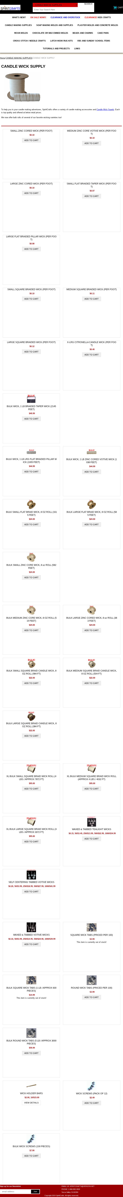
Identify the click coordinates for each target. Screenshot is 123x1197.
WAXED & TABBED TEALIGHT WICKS (91, 829)
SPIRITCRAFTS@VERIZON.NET (82, 1186)
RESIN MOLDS (21, 33)
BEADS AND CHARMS (83, 33)
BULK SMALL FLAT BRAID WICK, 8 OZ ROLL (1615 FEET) (31, 513)
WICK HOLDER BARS (31, 1093)
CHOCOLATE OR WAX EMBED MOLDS (50, 33)
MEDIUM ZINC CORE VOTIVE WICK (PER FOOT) (91, 132)
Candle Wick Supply (105, 109)
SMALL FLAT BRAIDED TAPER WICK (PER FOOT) (91, 185)
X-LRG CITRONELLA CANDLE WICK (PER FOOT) (91, 343)
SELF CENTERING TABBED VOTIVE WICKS (31, 882)
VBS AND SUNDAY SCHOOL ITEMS (93, 41)
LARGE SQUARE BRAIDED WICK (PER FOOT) (31, 342)
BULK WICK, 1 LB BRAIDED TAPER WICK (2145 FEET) (31, 408)
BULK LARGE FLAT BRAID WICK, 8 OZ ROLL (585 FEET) (92, 513)
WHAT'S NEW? (19, 17)
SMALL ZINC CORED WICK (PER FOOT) (31, 131)
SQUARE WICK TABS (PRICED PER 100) (91, 935)
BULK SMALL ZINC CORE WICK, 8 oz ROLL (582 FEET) (31, 566)
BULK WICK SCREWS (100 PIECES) (31, 1146)
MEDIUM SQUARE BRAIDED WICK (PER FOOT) (91, 289)
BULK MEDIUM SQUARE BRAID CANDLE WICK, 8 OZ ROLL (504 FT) (91, 672)
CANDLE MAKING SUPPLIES (18, 25)
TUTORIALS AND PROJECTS (56, 48)
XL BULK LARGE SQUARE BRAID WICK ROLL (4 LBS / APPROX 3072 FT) (31, 830)
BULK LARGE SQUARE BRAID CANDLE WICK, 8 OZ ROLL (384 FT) (31, 725)
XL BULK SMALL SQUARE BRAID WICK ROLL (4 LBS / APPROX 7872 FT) (31, 777)
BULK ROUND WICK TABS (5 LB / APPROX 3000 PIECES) (31, 1042)
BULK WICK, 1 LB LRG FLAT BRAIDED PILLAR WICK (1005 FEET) (31, 460)
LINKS (77, 48)
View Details (31, 1102)
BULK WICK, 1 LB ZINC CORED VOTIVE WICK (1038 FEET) (91, 461)
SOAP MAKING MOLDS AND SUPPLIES (54, 25)
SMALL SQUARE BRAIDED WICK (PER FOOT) (31, 289)
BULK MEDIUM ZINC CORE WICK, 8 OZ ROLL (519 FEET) (31, 619)
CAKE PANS (103, 33)
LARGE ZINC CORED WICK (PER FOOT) (31, 183)
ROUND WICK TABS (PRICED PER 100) (91, 987)
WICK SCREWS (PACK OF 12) (91, 1093)
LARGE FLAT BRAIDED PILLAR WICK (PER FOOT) (31, 238)
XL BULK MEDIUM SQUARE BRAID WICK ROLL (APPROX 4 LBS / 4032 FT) (91, 777)
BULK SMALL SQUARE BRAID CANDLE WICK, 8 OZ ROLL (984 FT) (31, 672)
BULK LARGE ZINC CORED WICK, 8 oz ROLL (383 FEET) (91, 619)
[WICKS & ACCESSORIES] (10, 7)
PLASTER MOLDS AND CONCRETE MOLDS (98, 25)
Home (2, 58)
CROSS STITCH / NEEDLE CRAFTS (29, 41)
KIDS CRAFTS (98, 17)
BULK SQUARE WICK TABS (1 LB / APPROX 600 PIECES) (31, 989)
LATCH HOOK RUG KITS (61, 41)
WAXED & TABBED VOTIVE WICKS (31, 934)
